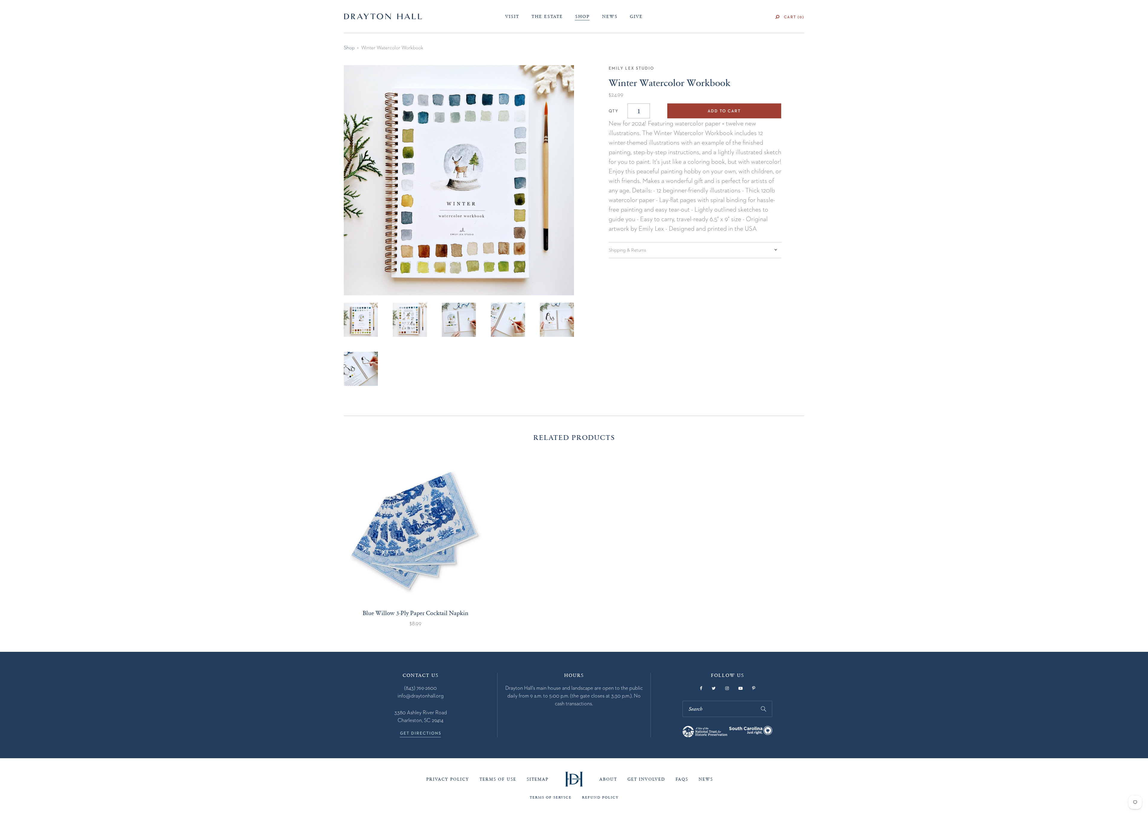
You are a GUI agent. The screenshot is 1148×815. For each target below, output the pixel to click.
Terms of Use (498, 779)
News (610, 16)
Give (636, 16)
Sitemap (538, 779)
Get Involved (646, 779)
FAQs (682, 779)
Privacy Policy (447, 779)
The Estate (547, 16)
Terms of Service (551, 797)
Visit (512, 16)
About (608, 779)
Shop (582, 16)
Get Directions (420, 733)
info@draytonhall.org (421, 695)
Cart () (794, 16)
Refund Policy (600, 797)
